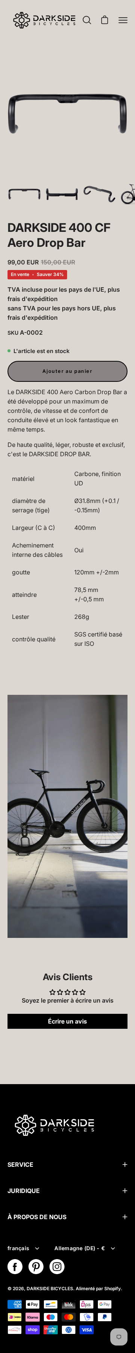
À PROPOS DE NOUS (37, 1217)
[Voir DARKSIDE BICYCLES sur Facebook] (15, 1266)
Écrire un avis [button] (67, 1021)
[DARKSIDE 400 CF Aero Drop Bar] (24, 194)
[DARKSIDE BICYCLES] (44, 20)
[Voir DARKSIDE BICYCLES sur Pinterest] (36, 1266)
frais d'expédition (33, 299)
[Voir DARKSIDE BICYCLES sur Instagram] (57, 1266)
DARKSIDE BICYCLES (50, 1288)
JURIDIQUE (24, 1190)
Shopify (112, 1288)
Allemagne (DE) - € (79, 1248)
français (18, 1248)
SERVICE (20, 1164)
